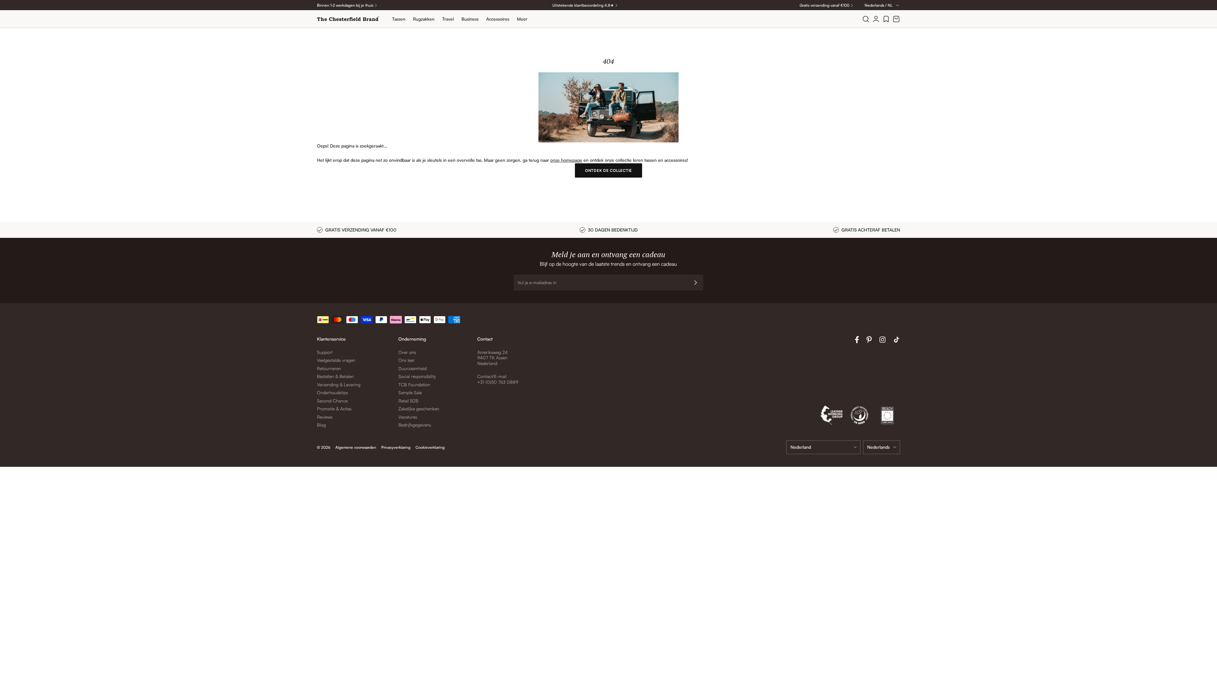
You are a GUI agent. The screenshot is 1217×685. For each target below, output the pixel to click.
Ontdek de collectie (608, 170)
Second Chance (332, 400)
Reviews (324, 417)
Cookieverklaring (430, 447)
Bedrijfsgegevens (414, 424)
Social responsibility (417, 376)
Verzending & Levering (338, 384)
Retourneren (329, 368)
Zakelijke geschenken (418, 408)
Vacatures (407, 417)
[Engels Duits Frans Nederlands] (881, 447)
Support (324, 352)
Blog (321, 424)
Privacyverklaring (395, 447)
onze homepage (566, 160)
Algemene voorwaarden (355, 447)
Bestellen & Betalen (335, 376)
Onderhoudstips (332, 392)
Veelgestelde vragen (336, 360)
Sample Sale (410, 392)
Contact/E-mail (491, 376)
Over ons (407, 352)
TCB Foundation (414, 384)
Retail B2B (408, 400)
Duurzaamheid (412, 368)
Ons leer (406, 360)
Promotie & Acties (334, 408)
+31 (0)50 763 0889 (497, 382)
